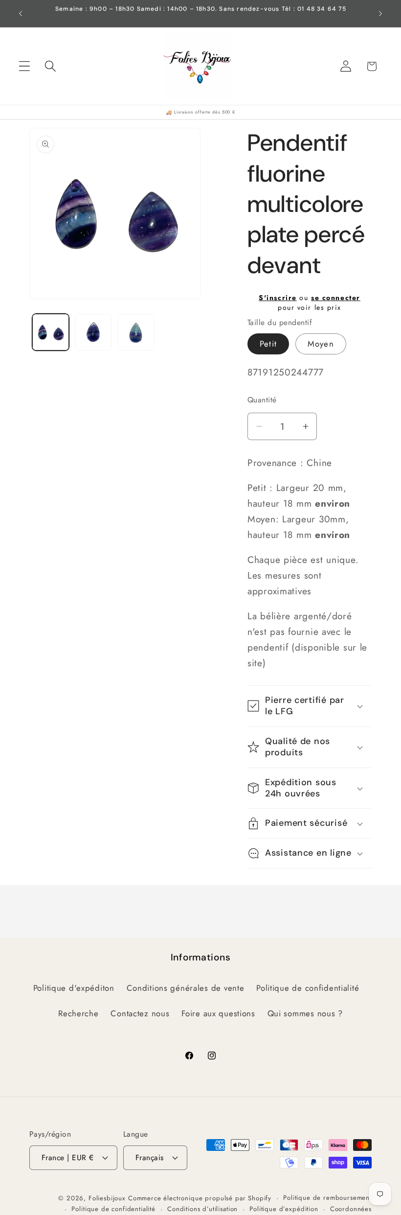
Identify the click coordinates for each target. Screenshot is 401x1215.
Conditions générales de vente (186, 988)
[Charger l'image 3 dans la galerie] (135, 332)
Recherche (78, 1013)
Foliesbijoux (107, 1198)
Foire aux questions (218, 1013)
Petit (268, 344)
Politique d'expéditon (73, 988)
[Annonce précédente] (20, 13)
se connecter (335, 298)
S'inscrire (278, 298)
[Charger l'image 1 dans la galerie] (50, 332)
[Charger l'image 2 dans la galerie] (93, 332)
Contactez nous (140, 1013)
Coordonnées (351, 1209)
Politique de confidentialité (307, 988)
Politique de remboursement (327, 1197)
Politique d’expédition (283, 1209)
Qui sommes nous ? (305, 1013)
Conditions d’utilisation (202, 1209)
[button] (25, 66)
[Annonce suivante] (380, 13)
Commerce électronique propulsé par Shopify (199, 1198)
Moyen (321, 344)
